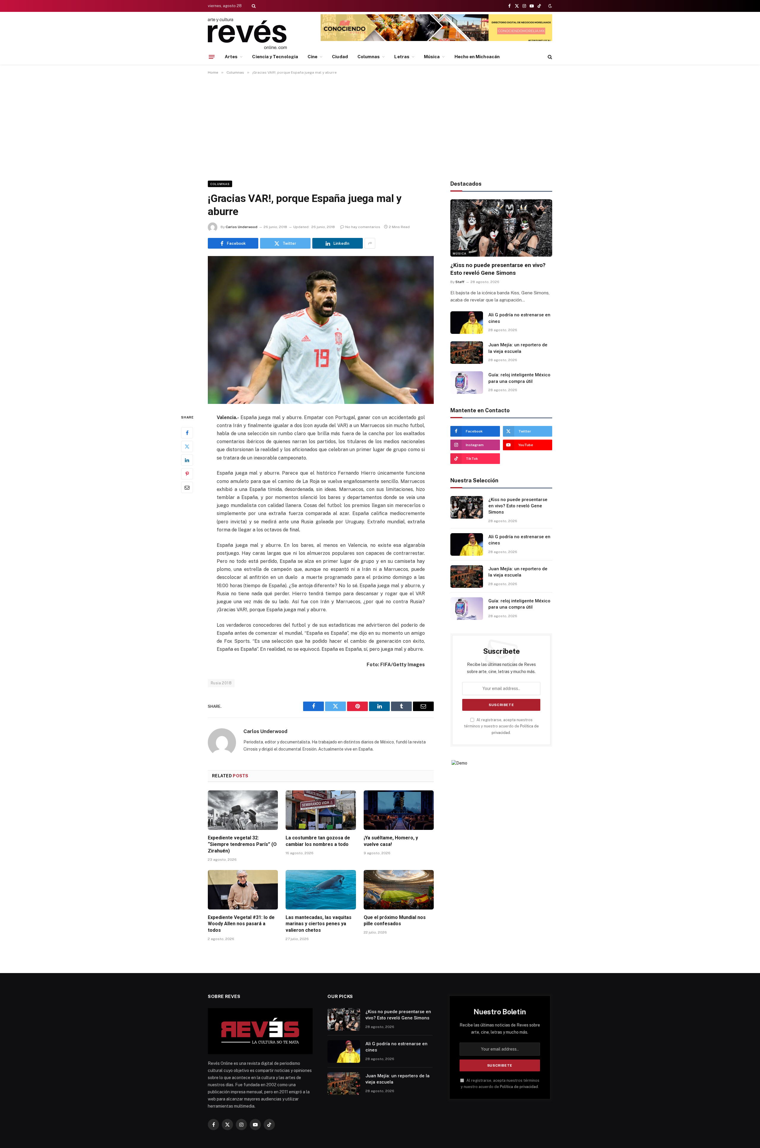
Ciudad (340, 56)
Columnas (368, 56)
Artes (231, 56)
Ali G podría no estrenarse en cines (519, 318)
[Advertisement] (380, 126)
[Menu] (212, 57)
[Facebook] (187, 432)
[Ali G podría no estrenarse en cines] (466, 322)
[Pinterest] (187, 473)
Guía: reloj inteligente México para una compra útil (519, 378)
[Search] (253, 6)
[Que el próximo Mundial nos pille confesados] (399, 889)
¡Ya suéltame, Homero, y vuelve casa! (391, 841)
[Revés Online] (247, 33)
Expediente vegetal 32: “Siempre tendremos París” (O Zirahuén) (242, 844)
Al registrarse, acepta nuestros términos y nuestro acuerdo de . (501, 726)
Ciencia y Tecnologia (275, 56)
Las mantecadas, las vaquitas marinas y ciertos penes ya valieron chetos (319, 924)
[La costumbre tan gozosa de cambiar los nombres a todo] (321, 810)
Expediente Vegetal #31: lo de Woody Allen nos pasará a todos (241, 924)
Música (432, 56)
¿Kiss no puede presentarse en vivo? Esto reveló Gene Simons (497, 269)
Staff (459, 282)
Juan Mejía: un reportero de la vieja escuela (517, 348)
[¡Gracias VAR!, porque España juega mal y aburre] (321, 330)
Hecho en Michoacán (477, 56)
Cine (312, 56)
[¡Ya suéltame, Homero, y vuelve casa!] (399, 810)
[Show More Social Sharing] (370, 243)
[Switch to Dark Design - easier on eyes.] (549, 6)
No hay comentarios (362, 227)
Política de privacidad (519, 1086)
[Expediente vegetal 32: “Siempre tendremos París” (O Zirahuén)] (243, 810)
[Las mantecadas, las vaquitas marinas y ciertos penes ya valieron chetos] (321, 889)
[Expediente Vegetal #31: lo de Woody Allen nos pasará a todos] (243, 889)
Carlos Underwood (241, 227)
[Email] (187, 487)
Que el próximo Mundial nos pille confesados (395, 921)
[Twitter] (187, 446)
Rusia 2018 (221, 683)
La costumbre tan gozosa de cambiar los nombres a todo (318, 841)
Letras (401, 56)
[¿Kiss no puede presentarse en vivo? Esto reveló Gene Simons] (501, 228)
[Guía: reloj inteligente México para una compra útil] (466, 382)
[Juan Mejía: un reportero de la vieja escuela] (466, 352)
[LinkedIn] (187, 460)
